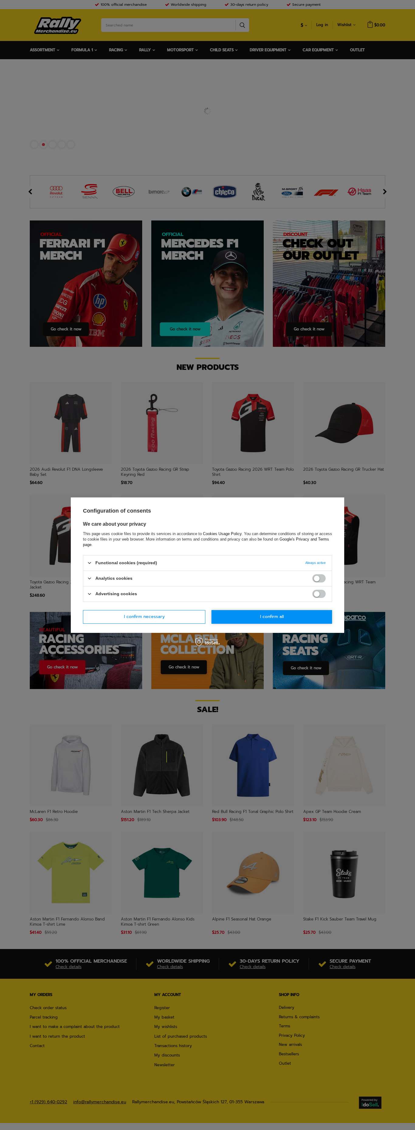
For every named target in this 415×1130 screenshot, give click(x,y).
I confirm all (272, 616)
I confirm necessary (144, 616)
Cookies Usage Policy (222, 533)
